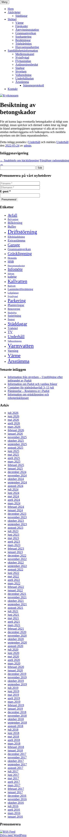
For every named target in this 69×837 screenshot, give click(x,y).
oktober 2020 (16, 639)
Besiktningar (23, 40)
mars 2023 (14, 545)
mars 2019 (14, 701)
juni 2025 (13, 451)
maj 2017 (13, 778)
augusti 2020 (15, 646)
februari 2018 (16, 747)
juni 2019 (13, 691)
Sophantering (23, 36)
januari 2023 (15, 552)
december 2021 (17, 593)
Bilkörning (15, 223)
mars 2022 (14, 583)
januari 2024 (15, 510)
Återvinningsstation (27, 29)
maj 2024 (13, 496)
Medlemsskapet (24, 54)
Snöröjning (14, 315)
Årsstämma (22, 82)
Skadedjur (12, 313)
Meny (5, 2)
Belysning (13, 219)
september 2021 (17, 604)
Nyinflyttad (22, 57)
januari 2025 (15, 468)
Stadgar (20, 68)
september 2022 (17, 566)
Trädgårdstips (23, 43)
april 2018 (14, 740)
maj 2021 (13, 618)
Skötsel (12, 19)
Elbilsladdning (16, 236)
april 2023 (14, 541)
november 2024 (17, 475)
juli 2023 (13, 531)
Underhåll (34, 142)
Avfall (12, 215)
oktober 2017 (16, 761)
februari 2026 (16, 430)
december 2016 (17, 795)
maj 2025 (13, 454)
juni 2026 (13, 416)
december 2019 (17, 674)
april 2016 (14, 809)
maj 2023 (13, 538)
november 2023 (17, 517)
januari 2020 (15, 670)
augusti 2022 (15, 569)
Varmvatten (21, 345)
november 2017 (17, 757)
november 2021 (17, 597)
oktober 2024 (16, 479)
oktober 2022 (16, 562)
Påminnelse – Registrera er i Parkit (28, 391)
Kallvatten (17, 281)
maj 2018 (13, 736)
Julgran (11, 273)
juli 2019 (13, 687)
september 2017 (17, 764)
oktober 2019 (16, 680)
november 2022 (17, 559)
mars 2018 (14, 743)
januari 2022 (15, 590)
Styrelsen (20, 71)
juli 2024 (13, 489)
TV (10, 332)
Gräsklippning (20, 253)
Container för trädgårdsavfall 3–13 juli (31, 387)
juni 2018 (13, 733)
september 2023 (17, 524)
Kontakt (12, 89)
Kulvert (12, 285)
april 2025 (14, 458)
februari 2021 (16, 628)
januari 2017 (15, 792)
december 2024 (17, 472)
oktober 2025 (16, 440)
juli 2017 (13, 771)
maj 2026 (13, 419)
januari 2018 (15, 750)
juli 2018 (13, 729)
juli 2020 (13, 649)
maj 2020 (13, 656)
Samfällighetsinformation (23, 50)
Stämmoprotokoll (33, 85)
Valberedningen (15, 341)
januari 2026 (15, 433)
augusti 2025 (15, 447)
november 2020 (17, 635)
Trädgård (13, 328)
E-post (5, 191)
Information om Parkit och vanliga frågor (32, 384)
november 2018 (17, 715)
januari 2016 (15, 816)
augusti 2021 (15, 607)
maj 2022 (13, 576)
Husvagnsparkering (27, 47)
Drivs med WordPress (13, 835)
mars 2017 (14, 785)
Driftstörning (22, 232)
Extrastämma (16, 240)
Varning (13, 351)
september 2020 (17, 642)
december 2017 (17, 754)
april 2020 (14, 660)
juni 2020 (13, 653)
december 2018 (17, 712)
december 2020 (17, 632)
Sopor (11, 319)
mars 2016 (14, 813)
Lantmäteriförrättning (20, 289)
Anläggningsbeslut (26, 64)
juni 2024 (13, 493)
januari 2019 (15, 708)
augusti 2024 (15, 486)
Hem (11, 8)
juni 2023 (13, 534)
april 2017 (14, 781)
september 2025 (17, 444)
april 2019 (14, 698)
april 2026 (14, 423)
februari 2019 (16, 705)
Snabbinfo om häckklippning (19, 160)
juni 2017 (13, 774)
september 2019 (17, 684)
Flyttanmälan (23, 61)
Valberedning (23, 75)
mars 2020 (14, 663)
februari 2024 (16, 506)
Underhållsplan (24, 78)
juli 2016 (13, 806)
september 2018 (17, 722)
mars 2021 (14, 625)
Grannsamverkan (25, 33)
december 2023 (17, 513)
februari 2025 (16, 465)
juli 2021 (13, 611)
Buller (12, 226)
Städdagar (21, 15)
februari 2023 (16, 548)
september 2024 (17, 482)
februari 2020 (16, 667)
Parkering (17, 300)
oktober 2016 (16, 802)
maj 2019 (13, 694)
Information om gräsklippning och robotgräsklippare (28, 396)
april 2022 (14, 580)
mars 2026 (14, 426)
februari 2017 (16, 788)
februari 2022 (16, 586)
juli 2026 (13, 412)
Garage (14, 245)
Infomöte (15, 269)
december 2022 (17, 555)
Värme (19, 22)
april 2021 (14, 621)
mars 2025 (14, 461)
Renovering (14, 308)
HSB (11, 261)
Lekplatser (13, 292)
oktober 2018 (16, 719)
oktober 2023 (16, 520)
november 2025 (17, 437)
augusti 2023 (15, 527)
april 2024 (14, 499)
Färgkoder (21, 26)
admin (27, 145)
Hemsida (12, 258)
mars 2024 (14, 503)
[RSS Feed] (7, 831)
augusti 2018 (15, 726)
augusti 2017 (15, 768)
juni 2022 (13, 573)
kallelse (12, 276)
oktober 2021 (16, 600)
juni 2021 (13, 614)
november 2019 (17, 677)
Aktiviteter (14, 12)
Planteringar (16, 305)
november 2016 (17, 799)
